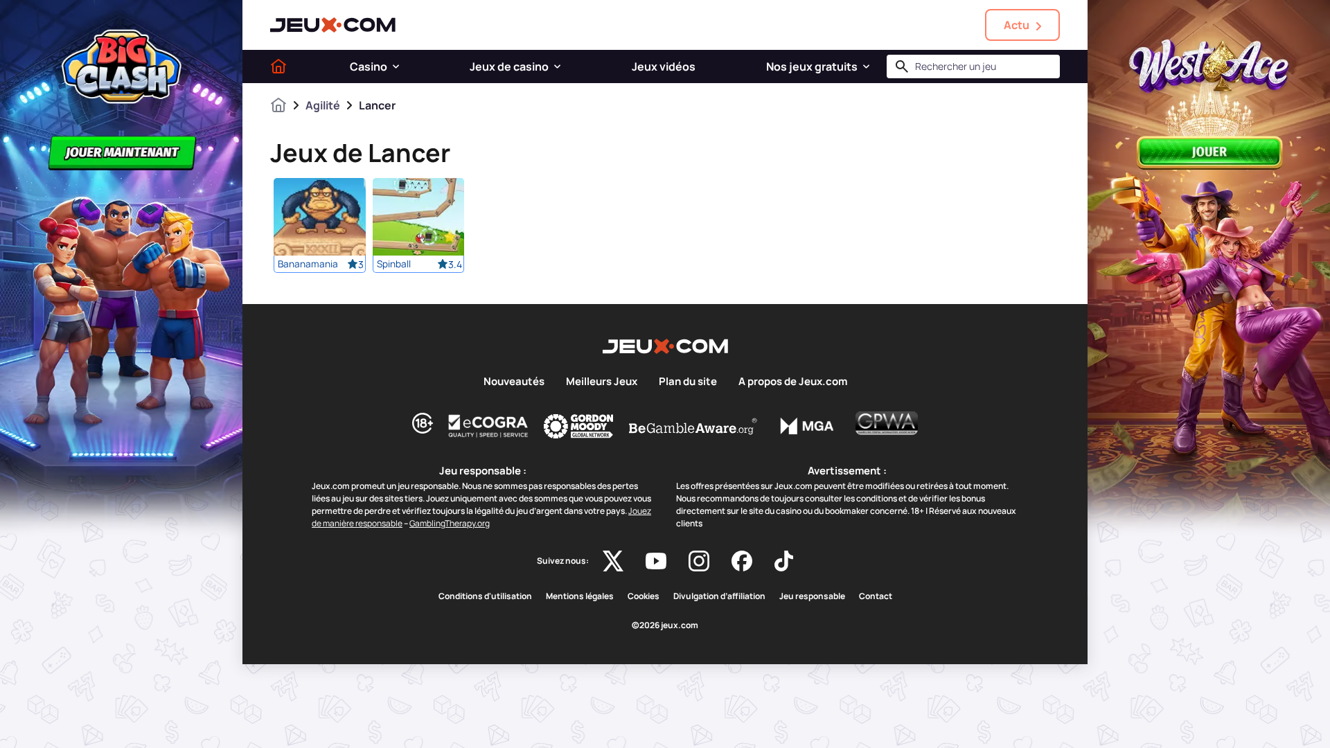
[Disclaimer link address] (488, 425)
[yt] (656, 561)
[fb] (742, 561)
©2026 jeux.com (665, 625)
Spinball (394, 264)
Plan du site (688, 382)
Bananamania (308, 264)
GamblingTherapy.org (449, 523)
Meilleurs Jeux (601, 382)
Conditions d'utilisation (485, 596)
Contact (875, 596)
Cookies (643, 596)
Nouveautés (514, 382)
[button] (396, 66)
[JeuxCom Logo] (333, 24)
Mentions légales (580, 596)
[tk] (783, 561)
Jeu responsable (812, 596)
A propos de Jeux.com (792, 382)
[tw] (613, 561)
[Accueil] (278, 66)
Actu (1016, 25)
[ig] (699, 561)
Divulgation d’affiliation (719, 596)
